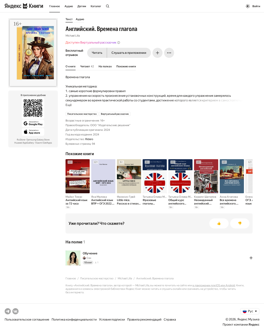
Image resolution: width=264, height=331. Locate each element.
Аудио (69, 6)
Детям (81, 6)
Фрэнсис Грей (126, 196)
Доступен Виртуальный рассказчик (91, 42)
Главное (54, 6)
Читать (97, 53)
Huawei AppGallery (24, 142)
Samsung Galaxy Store (37, 139)
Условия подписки (112, 319)
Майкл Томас (74, 196)
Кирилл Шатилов (205, 196)
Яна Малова (99, 196)
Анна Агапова (229, 196)
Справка (170, 319)
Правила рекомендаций (144, 319)
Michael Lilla (73, 35)
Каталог (96, 6)
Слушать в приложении (129, 53)
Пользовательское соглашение (27, 319)
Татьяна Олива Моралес (158, 196)
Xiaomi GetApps (43, 142)
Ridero (89, 139)
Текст (69, 19)
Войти (256, 6)
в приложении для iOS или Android (213, 285)
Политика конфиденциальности (74, 319)
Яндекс (254, 324)
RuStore (21, 139)
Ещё (69, 105)
